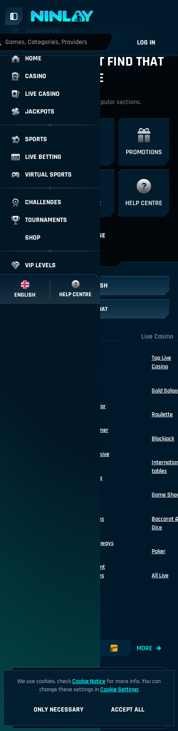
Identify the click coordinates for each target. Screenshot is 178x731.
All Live (160, 575)
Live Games (95, 514)
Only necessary (58, 709)
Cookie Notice (88, 681)
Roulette (162, 414)
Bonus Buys (94, 482)
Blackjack (163, 439)
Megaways (100, 543)
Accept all (127, 709)
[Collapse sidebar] (13, 16)
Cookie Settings (119, 689)
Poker (158, 551)
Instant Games (96, 571)
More (145, 648)
